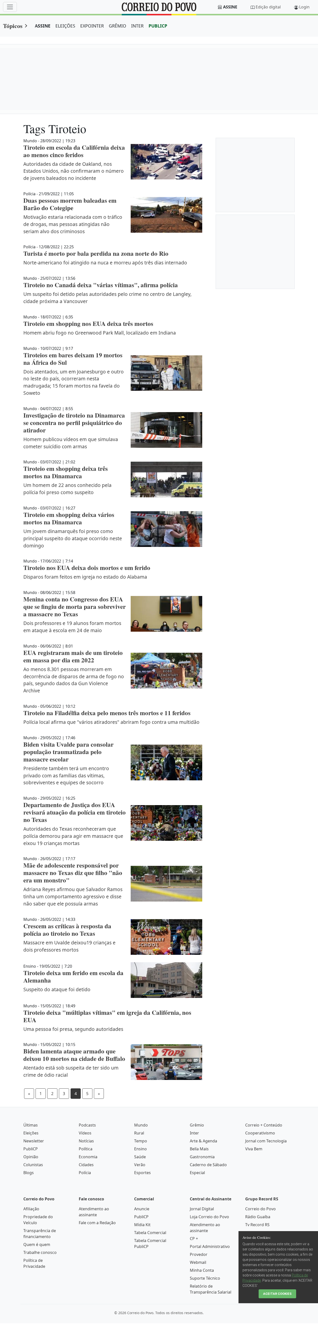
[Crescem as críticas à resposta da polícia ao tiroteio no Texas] (166, 937)
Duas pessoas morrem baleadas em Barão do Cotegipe (70, 204)
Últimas (30, 1125)
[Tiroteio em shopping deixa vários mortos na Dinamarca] (166, 529)
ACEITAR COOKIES (277, 1294)
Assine (230, 7)
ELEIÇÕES (65, 26)
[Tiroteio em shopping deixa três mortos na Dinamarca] (166, 479)
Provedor (198, 1254)
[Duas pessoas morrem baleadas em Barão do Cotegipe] (166, 215)
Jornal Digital (202, 1209)
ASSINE (42, 26)
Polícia (85, 1172)
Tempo (140, 1141)
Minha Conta (202, 1270)
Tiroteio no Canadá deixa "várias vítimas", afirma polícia (100, 284)
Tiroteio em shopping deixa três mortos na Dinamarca (65, 472)
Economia (88, 1156)
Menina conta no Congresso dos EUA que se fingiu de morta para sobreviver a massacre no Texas (74, 606)
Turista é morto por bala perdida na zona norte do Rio (95, 253)
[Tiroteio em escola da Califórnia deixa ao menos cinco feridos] (166, 161)
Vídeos (85, 1133)
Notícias (86, 1141)
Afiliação (31, 1209)
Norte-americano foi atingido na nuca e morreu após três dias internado (105, 262)
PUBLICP (158, 26)
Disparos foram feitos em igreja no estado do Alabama (85, 576)
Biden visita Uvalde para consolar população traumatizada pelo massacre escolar (68, 752)
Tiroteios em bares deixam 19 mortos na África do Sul (72, 358)
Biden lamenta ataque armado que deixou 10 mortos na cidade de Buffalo (74, 1054)
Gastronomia (202, 1156)
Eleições (31, 1133)
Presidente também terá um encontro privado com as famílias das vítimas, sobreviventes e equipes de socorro (66, 775)
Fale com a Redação (97, 1222)
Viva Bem (253, 1149)
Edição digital (268, 7)
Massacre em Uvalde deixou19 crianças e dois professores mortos (69, 946)
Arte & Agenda (203, 1141)
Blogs (28, 1172)
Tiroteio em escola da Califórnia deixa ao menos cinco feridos (74, 151)
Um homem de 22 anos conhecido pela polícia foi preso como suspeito (67, 489)
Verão (139, 1164)
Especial (197, 1172)
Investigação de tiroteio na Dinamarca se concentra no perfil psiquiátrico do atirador (74, 423)
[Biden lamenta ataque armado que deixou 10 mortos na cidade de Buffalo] (166, 1062)
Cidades (86, 1164)
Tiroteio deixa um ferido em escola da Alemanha (73, 976)
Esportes (142, 1172)
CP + (194, 1238)
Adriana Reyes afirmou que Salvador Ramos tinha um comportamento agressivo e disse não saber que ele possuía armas (72, 896)
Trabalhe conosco (40, 1252)
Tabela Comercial (150, 1232)
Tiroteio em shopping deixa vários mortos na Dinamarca (68, 518)
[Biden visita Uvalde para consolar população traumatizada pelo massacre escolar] (166, 762)
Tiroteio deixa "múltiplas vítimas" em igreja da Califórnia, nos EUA (107, 1016)
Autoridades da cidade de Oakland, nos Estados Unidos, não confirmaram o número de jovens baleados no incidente (73, 171)
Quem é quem (36, 1244)
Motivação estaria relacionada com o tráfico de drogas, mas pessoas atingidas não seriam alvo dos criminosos (72, 224)
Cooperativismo (260, 1133)
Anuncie (141, 1209)
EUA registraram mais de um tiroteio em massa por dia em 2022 (73, 656)
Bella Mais (199, 1149)
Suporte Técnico (205, 1278)
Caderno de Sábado (208, 1164)
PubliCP (30, 1149)
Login (304, 7)
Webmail (198, 1262)
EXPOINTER (92, 26)
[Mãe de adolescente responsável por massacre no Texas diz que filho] (166, 884)
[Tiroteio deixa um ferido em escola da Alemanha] (166, 980)
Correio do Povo (260, 1209)
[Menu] (10, 7)
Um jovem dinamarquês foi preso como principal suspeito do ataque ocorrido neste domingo (72, 538)
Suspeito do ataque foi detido (56, 989)
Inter (194, 1133)
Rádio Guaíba (257, 1216)
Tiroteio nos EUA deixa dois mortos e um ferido (86, 567)
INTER (137, 26)
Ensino (140, 1149)
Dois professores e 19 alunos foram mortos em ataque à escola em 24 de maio (72, 627)
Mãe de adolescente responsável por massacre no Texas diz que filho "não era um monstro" (72, 873)
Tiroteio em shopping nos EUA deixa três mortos (88, 323)
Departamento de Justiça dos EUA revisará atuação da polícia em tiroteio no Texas (74, 812)
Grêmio (197, 1125)
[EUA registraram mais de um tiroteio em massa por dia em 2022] (166, 670)
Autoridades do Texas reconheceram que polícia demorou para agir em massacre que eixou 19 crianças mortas (73, 836)
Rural (139, 1133)
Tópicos (12, 25)
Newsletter (33, 1141)
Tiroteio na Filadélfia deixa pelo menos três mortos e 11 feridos (107, 712)
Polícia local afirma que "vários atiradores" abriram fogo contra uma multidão (111, 722)
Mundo (141, 1125)
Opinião (30, 1156)
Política (85, 1149)
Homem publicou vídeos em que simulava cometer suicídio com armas (70, 443)
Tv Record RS (257, 1224)
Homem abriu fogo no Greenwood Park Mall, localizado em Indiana (99, 332)
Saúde (140, 1156)
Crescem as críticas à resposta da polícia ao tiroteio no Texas (67, 929)
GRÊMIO (117, 26)
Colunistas (33, 1164)
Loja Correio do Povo (209, 1216)
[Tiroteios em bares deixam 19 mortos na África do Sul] (166, 373)
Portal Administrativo (210, 1246)
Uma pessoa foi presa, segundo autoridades (73, 1029)
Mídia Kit (142, 1224)
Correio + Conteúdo (263, 1125)
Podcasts (87, 1125)
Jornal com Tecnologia (266, 1141)
